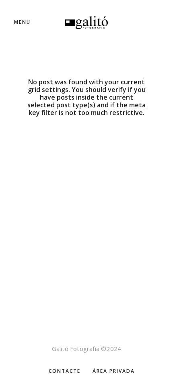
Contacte (64, 371)
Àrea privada (114, 371)
